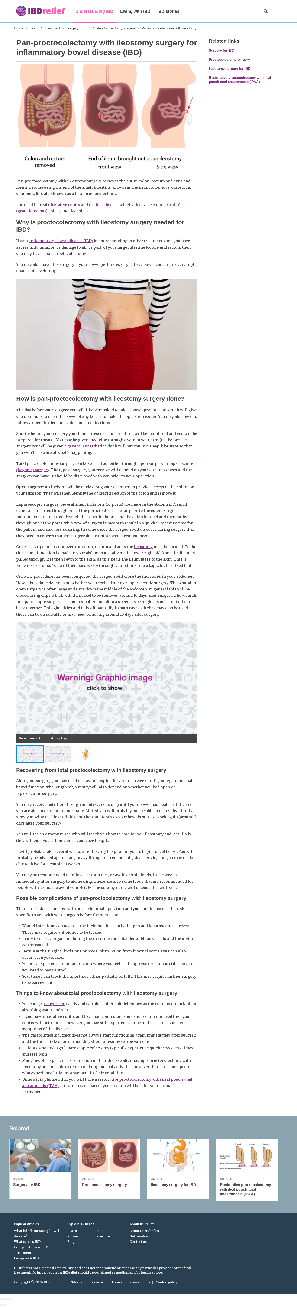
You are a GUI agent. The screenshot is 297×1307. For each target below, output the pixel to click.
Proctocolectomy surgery (116, 28)
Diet (99, 1231)
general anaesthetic (85, 446)
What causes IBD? (28, 1242)
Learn (34, 28)
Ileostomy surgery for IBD (230, 68)
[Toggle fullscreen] (7, 1299)
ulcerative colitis (64, 204)
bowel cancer (156, 264)
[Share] (4, 1299)
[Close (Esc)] (1, 1299)
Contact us (138, 1242)
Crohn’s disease (104, 204)
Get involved (139, 1236)
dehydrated (54, 1003)
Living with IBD (135, 11)
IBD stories (168, 11)
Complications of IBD (31, 1247)
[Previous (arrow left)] (1, 1305)
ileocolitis (79, 211)
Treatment (52, 28)
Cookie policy (167, 1282)
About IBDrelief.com (145, 1231)
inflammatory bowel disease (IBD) (61, 240)
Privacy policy (138, 1282)
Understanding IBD (94, 11)
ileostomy (143, 546)
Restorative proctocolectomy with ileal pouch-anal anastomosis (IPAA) (240, 80)
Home (18, 28)
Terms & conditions (106, 1282)
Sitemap (77, 1282)
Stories (73, 1236)
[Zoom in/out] (11, 1299)
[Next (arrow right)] (4, 1305)
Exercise (103, 1236)
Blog (71, 1242)
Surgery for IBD (78, 28)
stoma (44, 565)
